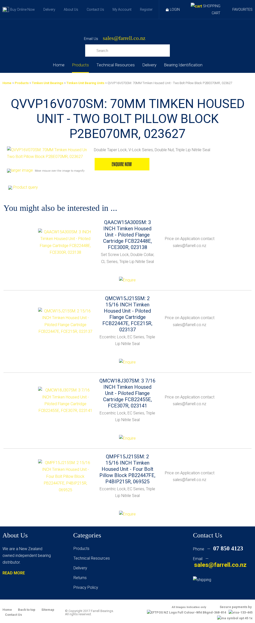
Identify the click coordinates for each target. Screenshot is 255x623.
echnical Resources (92, 558)
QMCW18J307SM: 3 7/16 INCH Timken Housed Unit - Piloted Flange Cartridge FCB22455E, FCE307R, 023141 (127, 393)
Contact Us (95, 9)
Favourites (242, 9)
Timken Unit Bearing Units (85, 83)
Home (58, 64)
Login (175, 9)
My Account (122, 9)
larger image (22, 170)
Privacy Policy (85, 587)
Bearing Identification (183, 64)
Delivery (49, 9)
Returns (80, 577)
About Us (71, 9)
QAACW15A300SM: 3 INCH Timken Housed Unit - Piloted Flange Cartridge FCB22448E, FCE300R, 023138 (127, 234)
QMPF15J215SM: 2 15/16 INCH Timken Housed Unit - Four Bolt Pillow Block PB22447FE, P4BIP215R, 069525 (127, 469)
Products (80, 64)
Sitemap (47, 609)
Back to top (26, 609)
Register (146, 9)
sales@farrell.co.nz (124, 38)
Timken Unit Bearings (47, 83)
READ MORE (13, 573)
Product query (25, 187)
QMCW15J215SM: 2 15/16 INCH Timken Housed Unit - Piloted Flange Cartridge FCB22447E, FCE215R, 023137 (127, 314)
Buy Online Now (22, 9)
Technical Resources (115, 64)
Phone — (218, 549)
